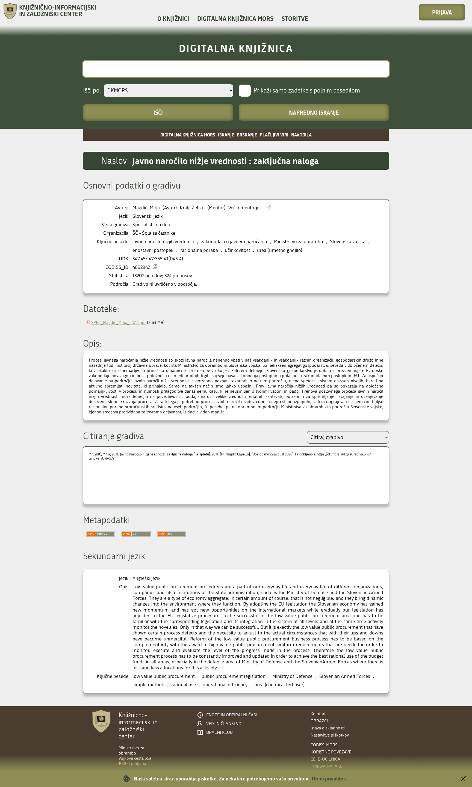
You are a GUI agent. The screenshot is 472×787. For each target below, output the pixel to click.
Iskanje (226, 135)
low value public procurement (163, 676)
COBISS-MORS (324, 744)
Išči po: (92, 90)
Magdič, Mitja (146, 208)
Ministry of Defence (292, 676)
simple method (148, 685)
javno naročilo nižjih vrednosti (163, 242)
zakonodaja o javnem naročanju (234, 242)
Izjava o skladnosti (328, 728)
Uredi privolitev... (331, 778)
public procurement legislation (234, 676)
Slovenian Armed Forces (344, 676)
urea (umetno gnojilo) (279, 250)
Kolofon (318, 713)
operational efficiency (225, 685)
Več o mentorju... (246, 208)
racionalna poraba (199, 250)
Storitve (295, 18)
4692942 (141, 267)
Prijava (442, 12)
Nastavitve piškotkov (330, 735)
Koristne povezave (331, 752)
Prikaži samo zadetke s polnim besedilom (306, 90)
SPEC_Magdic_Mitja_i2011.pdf (118, 322)
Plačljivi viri (274, 135)
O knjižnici (173, 18)
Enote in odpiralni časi (231, 715)
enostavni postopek (152, 250)
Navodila (301, 135)
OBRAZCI (319, 720)
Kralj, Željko (192, 208)
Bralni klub (219, 732)
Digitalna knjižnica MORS (235, 18)
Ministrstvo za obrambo (298, 242)
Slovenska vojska (347, 242)
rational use (183, 685)
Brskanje (247, 135)
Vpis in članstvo (223, 724)
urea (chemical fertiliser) (279, 685)
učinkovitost (237, 250)
